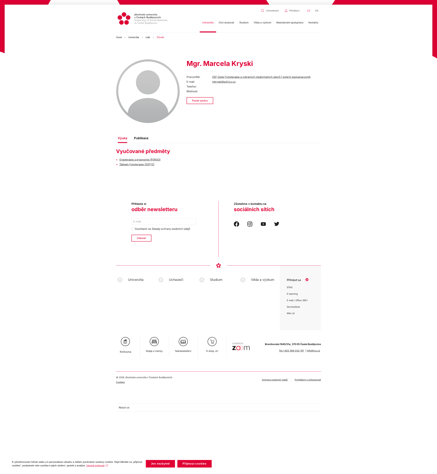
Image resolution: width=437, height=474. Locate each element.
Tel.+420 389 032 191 (291, 350)
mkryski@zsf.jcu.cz (224, 81)
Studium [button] (244, 22)
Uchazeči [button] (176, 280)
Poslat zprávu (200, 100)
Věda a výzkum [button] (262, 22)
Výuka (122, 138)
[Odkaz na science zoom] (241, 344)
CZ (308, 10)
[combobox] (272, 10)
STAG (290, 287)
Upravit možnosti (95, 465)
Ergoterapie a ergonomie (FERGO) (139, 159)
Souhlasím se (162, 228)
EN (316, 10)
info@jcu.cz (313, 350)
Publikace (141, 138)
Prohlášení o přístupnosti (308, 379)
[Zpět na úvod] (143, 19)
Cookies (120, 382)
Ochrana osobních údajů (275, 379)
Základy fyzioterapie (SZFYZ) (136, 164)
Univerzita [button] (208, 22)
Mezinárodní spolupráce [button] (289, 22)
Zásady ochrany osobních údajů (171, 228)
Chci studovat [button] (226, 22)
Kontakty (313, 22)
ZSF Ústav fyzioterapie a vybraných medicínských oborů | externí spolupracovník (261, 77)
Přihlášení (294, 10)
